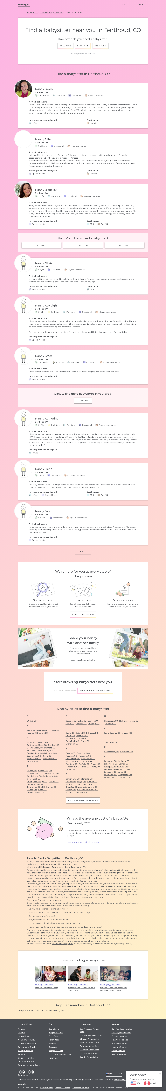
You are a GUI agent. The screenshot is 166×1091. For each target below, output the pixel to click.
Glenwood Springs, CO (75, 782)
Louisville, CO (110, 777)
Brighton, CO (50, 753)
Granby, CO (70, 784)
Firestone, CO (83, 753)
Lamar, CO (124, 764)
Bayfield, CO (53, 745)
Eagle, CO (69, 733)
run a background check (119, 933)
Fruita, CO (95, 767)
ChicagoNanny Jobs (89, 1039)
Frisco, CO (85, 767)
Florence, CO (71, 756)
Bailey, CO (31, 742)
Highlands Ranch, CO (128, 721)
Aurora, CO (33, 733)
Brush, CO (46, 756)
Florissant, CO (84, 756)
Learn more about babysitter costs (83, 842)
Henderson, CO (111, 721)
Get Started (83, 400)
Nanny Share (23, 1036)
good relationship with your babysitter (63, 938)
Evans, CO (85, 741)
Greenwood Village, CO (87, 790)
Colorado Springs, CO (36, 784)
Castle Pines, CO (50, 773)
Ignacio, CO (127, 733)
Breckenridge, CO (35, 753)
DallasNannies (118, 1051)
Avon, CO (43, 733)
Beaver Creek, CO (35, 748)
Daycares (53, 1047)
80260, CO (32, 721)
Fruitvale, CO (72, 769)
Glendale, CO (87, 779)
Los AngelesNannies (121, 1033)
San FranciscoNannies (122, 1029)
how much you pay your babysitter (87, 897)
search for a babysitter (57, 870)
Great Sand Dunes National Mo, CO (81, 787)
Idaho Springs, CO (112, 733)
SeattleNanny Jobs (89, 1057)
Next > (83, 552)
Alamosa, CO (33, 730)
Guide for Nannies (26, 1061)
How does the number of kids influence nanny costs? (113, 989)
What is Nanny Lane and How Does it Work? (81, 989)
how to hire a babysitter (62, 944)
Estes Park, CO (72, 741)
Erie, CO (84, 738)
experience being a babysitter (53, 909)
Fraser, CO (95, 764)
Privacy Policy (46, 1088)
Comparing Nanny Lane (29, 1065)
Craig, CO (42, 790)
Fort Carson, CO (72, 759)
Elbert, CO (70, 736)
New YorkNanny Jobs (90, 1043)
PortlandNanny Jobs (89, 1046)
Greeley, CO (70, 790)
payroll (76, 864)
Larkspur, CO (110, 767)
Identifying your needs (78, 985)
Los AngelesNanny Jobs (91, 1035)
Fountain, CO (71, 764)
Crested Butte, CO (35, 792)
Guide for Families (26, 1058)
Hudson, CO (110, 724)
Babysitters (32, 13)
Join (140, 5)
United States (46, 13)
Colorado (58, 13)
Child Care (39, 1011)
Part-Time (83, 46)
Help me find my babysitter (95, 691)
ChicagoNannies (119, 1036)
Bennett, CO (49, 748)
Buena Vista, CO (50, 759)
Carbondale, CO (34, 773)
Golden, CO (92, 782)
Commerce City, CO (36, 787)
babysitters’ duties (69, 886)
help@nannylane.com (124, 1080)
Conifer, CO (51, 787)
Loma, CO (122, 772)
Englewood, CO (72, 738)
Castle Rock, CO (34, 776)
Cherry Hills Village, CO (37, 782)
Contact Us (23, 1075)
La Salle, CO (122, 767)
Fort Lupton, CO (72, 761)
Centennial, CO (33, 779)
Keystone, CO (126, 752)
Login (124, 5)
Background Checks (27, 1047)
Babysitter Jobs (26, 1011)
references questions (108, 930)
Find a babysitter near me (83, 800)
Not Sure (100, 46)
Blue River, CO (33, 750)
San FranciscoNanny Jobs (89, 1030)
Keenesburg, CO (111, 752)
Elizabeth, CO (82, 736)
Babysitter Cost (56, 1051)
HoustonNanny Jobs (89, 1050)
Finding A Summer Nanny (46, 988)
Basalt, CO (42, 742)
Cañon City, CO (45, 771)
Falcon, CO (70, 753)
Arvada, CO (45, 730)
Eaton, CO (80, 733)
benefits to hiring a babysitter (90, 873)
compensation (60, 941)
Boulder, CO (46, 750)
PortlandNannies (119, 1043)
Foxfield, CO (84, 764)
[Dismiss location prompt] (159, 1074)
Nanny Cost (54, 1058)
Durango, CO (93, 724)
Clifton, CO (53, 782)
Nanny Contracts (25, 1051)
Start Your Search (83, 615)
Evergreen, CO (71, 744)
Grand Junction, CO (85, 784)
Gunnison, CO (71, 792)
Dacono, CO (70, 721)
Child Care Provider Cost (60, 1054)
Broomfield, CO (34, 756)
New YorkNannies (120, 1040)
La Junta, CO (123, 761)
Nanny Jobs (59, 1011)
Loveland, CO (124, 777)
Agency (21, 1054)
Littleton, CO (123, 769)
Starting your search (44, 985)
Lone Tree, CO (110, 775)
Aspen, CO (56, 730)
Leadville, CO (110, 769)
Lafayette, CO (110, 761)
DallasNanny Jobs (88, 1053)
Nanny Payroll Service (28, 1040)
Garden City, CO (72, 779)
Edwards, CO (92, 733)
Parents (21, 1033)
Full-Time (65, 46)
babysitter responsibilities (38, 941)
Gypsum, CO (84, 792)
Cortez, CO (32, 790)
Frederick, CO (73, 767)
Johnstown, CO (111, 742)
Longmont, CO (125, 775)
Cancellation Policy (81, 1088)
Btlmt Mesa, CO (34, 759)
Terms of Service (62, 1088)
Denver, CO (93, 721)
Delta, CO (82, 721)
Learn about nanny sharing (83, 660)
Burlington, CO (33, 761)
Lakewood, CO (111, 764)
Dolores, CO (81, 724)
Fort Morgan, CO (89, 761)
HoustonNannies (119, 1047)
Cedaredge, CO (50, 776)
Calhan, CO (32, 771)
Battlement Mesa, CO (37, 745)
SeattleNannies (119, 1054)
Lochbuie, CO (110, 772)
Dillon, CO (69, 724)
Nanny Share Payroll (27, 1043)
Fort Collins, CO (88, 759)
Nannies (49, 1011)
